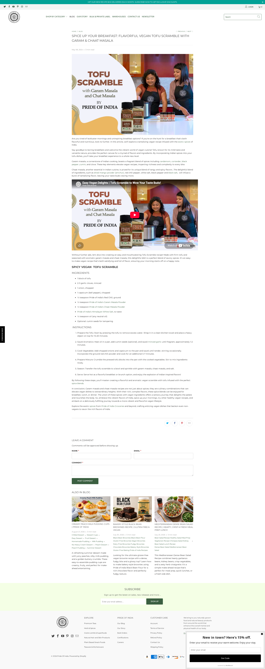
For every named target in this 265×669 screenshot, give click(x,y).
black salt (172, 172)
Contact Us (134, 16)
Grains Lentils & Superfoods (95, 633)
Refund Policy (156, 638)
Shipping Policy (156, 647)
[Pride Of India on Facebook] (9, 7)
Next (189, 31)
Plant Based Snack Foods (94, 642)
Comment (77, 463)
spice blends (78, 383)
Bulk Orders (122, 633)
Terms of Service (157, 628)
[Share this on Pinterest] (182, 423)
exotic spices (184, 142)
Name (75, 451)
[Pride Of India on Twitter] (4, 7)
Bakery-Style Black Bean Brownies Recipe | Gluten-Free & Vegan (131, 527)
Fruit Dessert (90, 538)
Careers (120, 642)
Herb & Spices (90, 628)
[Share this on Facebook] (175, 423)
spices (93, 406)
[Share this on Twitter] (167, 423)
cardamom (165, 161)
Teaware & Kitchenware (94, 647)
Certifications (122, 638)
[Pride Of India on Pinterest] (17, 7)
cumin (83, 164)
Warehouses (119, 16)
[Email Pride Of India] (26, 7)
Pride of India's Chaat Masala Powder (107, 307)
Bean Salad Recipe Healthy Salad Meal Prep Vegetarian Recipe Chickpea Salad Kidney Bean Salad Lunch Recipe (172, 541)
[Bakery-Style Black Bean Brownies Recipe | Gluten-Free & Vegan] (132, 509)
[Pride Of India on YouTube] (13, 7)
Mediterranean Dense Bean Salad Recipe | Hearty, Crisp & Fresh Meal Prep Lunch (174, 527)
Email (137, 451)
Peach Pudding (78, 548)
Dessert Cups (92, 535)
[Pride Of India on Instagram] (22, 7)
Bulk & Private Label (100, 16)
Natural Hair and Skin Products (97, 638)
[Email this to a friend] (189, 423)
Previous (181, 31)
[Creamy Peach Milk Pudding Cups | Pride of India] (91, 509)
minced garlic (154, 342)
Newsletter (148, 16)
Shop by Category (55, 16)
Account (154, 623)
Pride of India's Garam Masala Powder (107, 302)
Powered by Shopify (77, 656)
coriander (176, 161)
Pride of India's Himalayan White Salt (95, 311)
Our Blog (121, 623)
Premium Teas (90, 623)
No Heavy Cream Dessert (82, 545)
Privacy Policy (156, 633)
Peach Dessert (101, 545)
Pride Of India (63, 656)
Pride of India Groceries (112, 406)
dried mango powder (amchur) (109, 172)
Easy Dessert (77, 538)
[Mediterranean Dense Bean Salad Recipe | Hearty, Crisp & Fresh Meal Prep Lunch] (174, 509)
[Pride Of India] (22, 17)
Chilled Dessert (78, 535)
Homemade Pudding (80, 541)
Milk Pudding (97, 541)
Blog (72, 16)
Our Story (82, 16)
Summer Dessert (94, 548)
